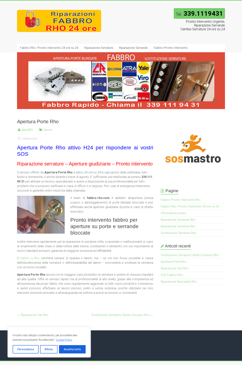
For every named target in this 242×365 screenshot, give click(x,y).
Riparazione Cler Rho (32, 315)
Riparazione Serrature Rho (178, 226)
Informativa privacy (173, 213)
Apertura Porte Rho (173, 262)
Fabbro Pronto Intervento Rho (181, 200)
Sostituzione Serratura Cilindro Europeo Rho (122, 315)
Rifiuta (49, 349)
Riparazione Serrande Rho (178, 219)
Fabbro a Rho (30, 258)
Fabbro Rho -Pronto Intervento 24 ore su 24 (49, 48)
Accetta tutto (72, 349)
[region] (49, 342)
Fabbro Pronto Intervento (171, 48)
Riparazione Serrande (133, 48)
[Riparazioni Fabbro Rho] (59, 8)
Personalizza (25, 349)
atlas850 (27, 130)
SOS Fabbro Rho (172, 275)
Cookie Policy (64, 339)
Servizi (47, 130)
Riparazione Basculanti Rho (179, 281)
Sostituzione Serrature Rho (178, 233)
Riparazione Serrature (98, 48)
